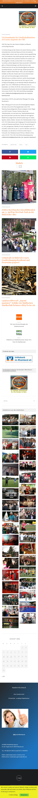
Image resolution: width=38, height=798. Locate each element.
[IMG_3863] (27, 560)
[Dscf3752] (10, 457)
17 (3, 661)
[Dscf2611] (27, 501)
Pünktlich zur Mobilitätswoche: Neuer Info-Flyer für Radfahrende (19, 340)
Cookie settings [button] (13, 795)
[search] (34, 401)
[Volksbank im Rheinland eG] (19, 361)
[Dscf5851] (10, 432)
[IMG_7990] (10, 419)
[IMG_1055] (27, 443)
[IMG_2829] (10, 493)
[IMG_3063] (27, 606)
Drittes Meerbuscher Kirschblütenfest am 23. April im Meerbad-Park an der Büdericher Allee (18, 212)
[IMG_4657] (27, 513)
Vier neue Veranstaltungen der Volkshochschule (19, 324)
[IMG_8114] (27, 537)
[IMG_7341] (27, 595)
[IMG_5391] (10, 599)
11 (7, 656)
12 (11, 656)
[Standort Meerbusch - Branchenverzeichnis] (27, 12)
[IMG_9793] (27, 419)
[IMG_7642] (27, 525)
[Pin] (10, 157)
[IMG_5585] (10, 563)
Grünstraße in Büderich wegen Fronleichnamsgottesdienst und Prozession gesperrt (16, 260)
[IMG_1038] (10, 575)
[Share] (10, 152)
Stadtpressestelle (6, 34)
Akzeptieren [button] (24, 795)
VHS (27, 144)
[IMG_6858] (27, 571)
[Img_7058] (27, 489)
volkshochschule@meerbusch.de (14, 93)
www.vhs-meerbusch (30, 137)
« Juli (3, 676)
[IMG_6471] (27, 477)
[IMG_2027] (10, 482)
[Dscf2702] (10, 587)
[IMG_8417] (27, 583)
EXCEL (21, 144)
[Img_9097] (10, 551)
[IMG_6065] (27, 466)
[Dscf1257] (10, 470)
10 (3, 656)
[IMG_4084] (10, 505)
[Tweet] (28, 152)
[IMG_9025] (10, 516)
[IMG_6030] (27, 454)
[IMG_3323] (10, 444)
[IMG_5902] (10, 528)
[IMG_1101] (10, 540)
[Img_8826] (27, 548)
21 (18, 661)
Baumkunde (14, 144)
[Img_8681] (10, 622)
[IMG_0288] (10, 611)
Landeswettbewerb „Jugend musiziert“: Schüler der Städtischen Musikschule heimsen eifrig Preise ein (18, 302)
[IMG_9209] (27, 431)
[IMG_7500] (27, 618)
